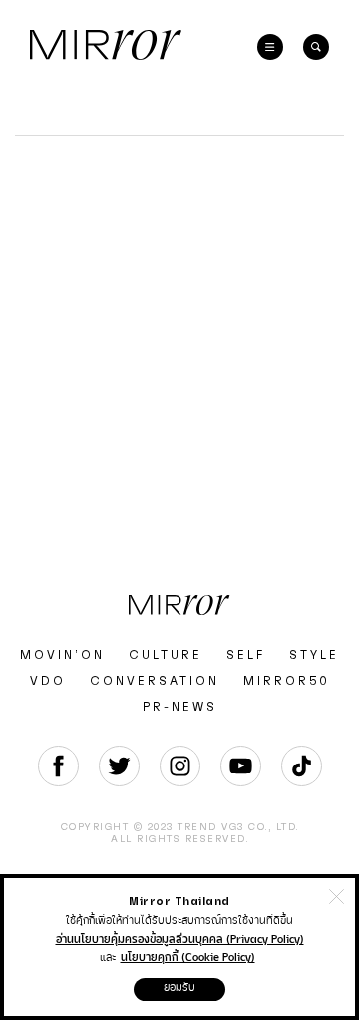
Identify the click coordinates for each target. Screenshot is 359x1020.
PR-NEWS (180, 707)
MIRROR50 (286, 681)
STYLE (314, 655)
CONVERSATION (154, 681)
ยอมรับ (179, 987)
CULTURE (165, 655)
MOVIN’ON (62, 655)
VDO (48, 681)
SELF (245, 655)
